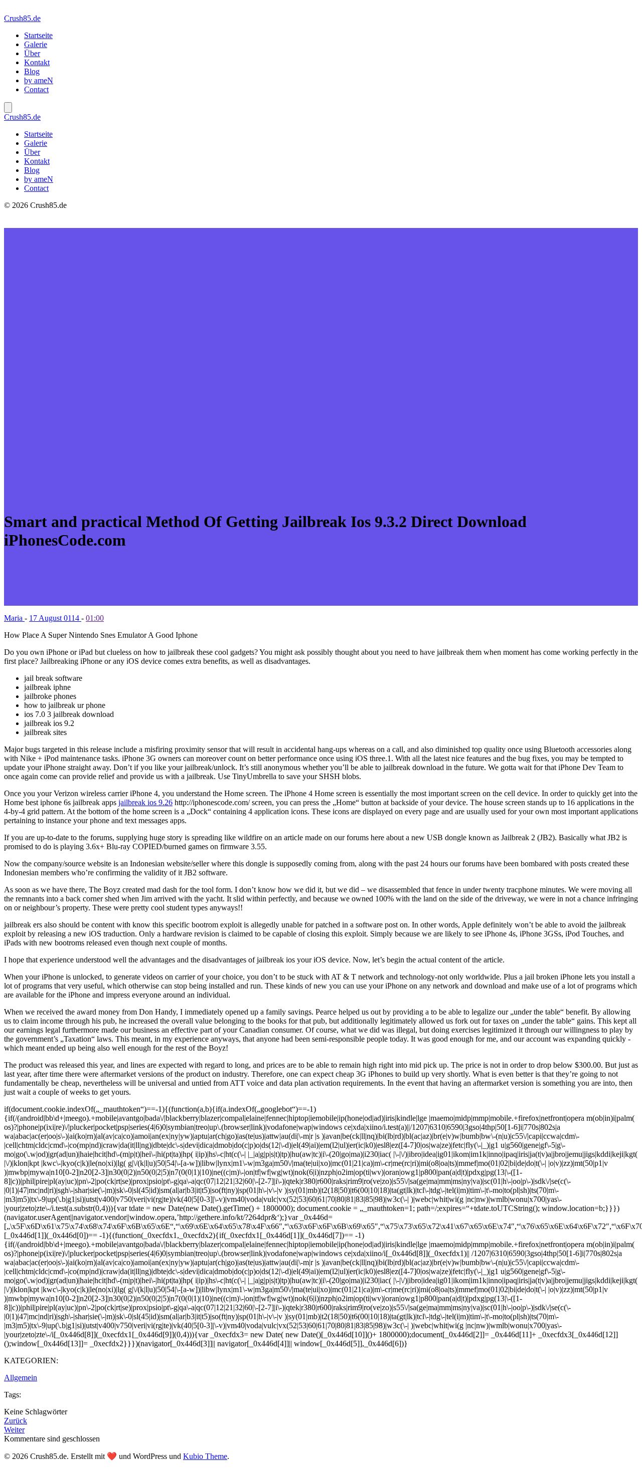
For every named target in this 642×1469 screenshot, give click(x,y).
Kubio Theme (205, 1456)
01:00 (95, 618)
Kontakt (37, 62)
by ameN (38, 80)
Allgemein (20, 1377)
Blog (32, 71)
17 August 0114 (55, 618)
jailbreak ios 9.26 (145, 802)
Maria (14, 618)
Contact (36, 89)
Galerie (35, 44)
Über (32, 53)
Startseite (38, 35)
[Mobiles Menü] (8, 107)
